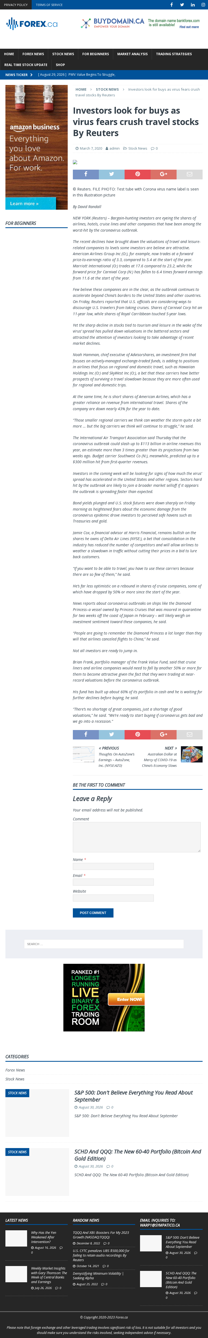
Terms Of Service (49, 5)
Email (78, 875)
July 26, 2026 (43, 1288)
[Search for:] (104, 944)
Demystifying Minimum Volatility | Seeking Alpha (98, 1275)
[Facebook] (171, 4)
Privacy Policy (16, 5)
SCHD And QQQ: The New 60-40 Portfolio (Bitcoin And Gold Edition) (137, 1155)
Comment (81, 818)
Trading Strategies (174, 54)
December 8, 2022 (88, 1243)
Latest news (16, 1220)
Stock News (63, 54)
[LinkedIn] (192, 4)
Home (9, 54)
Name (78, 859)
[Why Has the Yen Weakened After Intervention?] (16, 1238)
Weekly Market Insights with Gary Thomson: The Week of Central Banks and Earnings (49, 1275)
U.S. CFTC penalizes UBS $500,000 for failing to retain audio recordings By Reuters (101, 1255)
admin (114, 148)
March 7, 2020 (91, 148)
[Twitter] (182, 4)
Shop (60, 65)
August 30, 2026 (91, 1107)
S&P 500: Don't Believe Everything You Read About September (133, 1096)
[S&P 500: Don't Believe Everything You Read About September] (151, 1243)
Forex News (33, 54)
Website (79, 891)
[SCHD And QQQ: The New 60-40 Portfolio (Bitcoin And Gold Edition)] (151, 1279)
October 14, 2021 (88, 1266)
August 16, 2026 (45, 1247)
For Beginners (95, 54)
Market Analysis (132, 54)
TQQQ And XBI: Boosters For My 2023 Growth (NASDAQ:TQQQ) (101, 1235)
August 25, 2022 (87, 1284)
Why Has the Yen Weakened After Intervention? (43, 1237)
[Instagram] (203, 4)
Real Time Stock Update (25, 65)
